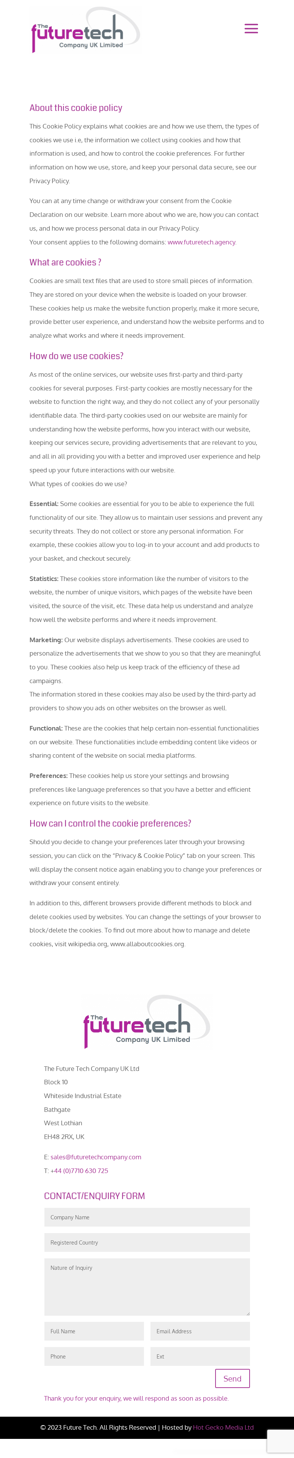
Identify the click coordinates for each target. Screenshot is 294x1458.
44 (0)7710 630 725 (81, 1171)
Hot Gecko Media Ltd (223, 1427)
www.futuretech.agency (201, 242)
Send (233, 1378)
